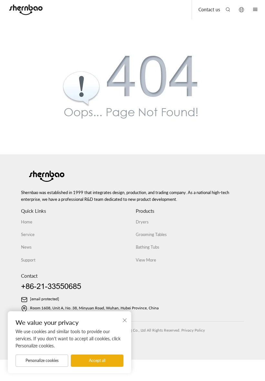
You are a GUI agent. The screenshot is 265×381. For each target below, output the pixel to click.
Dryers (142, 221)
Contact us (209, 9)
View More (146, 260)
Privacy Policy (193, 330)
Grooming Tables (151, 234)
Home (26, 221)
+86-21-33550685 (51, 286)
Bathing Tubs (147, 247)
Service (28, 234)
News (26, 247)
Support (28, 260)
